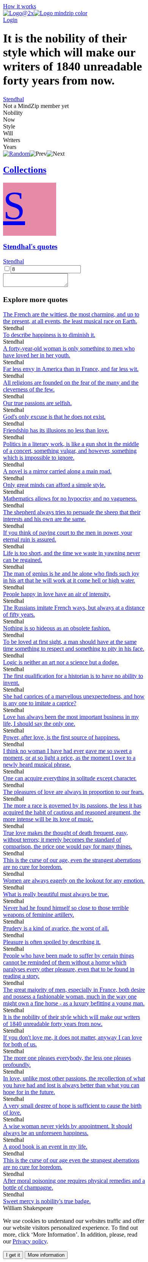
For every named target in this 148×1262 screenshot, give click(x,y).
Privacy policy (30, 1241)
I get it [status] (13, 1255)
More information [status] (46, 1255)
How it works (19, 6)
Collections (24, 170)
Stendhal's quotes (30, 247)
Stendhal (13, 99)
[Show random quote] (16, 153)
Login (10, 20)
